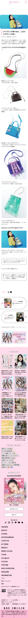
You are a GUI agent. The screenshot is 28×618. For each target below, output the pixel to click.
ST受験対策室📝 (16, 465)
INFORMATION (6, 575)
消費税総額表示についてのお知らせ (19, 604)
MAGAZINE (5, 572)
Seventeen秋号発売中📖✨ (8, 451)
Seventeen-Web (5, 327)
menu (26, 3)
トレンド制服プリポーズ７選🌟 (9, 453)
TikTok (3, 555)
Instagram (5, 558)
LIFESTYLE (5, 541)
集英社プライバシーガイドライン (7, 602)
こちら (8, 596)
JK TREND (4, 544)
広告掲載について (4, 600)
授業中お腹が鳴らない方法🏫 (8, 458)
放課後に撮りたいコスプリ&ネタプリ (10, 455)
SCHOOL (4, 534)
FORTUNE (4, 565)
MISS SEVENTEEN (7, 568)
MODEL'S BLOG (6, 551)
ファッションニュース (21, 327)
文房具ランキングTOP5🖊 (7, 460)
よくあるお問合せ (14, 600)
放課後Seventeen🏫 (6, 465)
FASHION (12, 327)
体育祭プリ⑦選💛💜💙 (7, 467)
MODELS (4, 548)
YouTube (4, 561)
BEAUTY (4, 530)
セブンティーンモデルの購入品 (9, 462)
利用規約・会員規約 (5, 604)
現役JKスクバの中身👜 (7, 448)
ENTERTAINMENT (7, 537)
